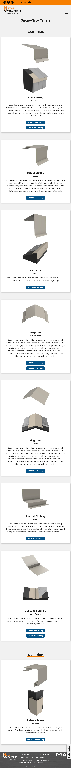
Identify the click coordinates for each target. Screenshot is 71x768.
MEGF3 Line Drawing (35, 198)
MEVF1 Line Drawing (35, 631)
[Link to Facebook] (5, 2)
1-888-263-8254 (20, 2)
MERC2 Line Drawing (35, 368)
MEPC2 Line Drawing (35, 287)
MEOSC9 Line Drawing (35, 740)
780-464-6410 (27, 760)
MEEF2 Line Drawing (35, 128)
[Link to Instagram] (8, 2)
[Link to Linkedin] (12, 2)
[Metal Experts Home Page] (10, 759)
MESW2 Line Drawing (35, 538)
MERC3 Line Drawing (35, 471)
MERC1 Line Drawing (35, 363)
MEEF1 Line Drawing (35, 122)
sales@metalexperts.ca (27, 762)
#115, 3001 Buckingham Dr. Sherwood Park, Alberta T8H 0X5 (44, 760)
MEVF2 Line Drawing (35, 636)
